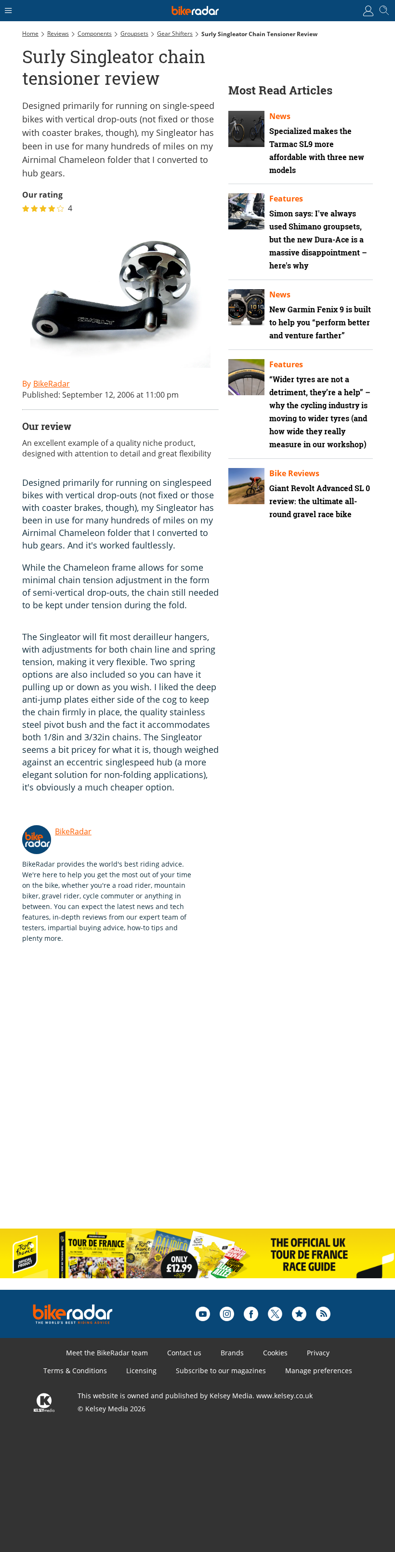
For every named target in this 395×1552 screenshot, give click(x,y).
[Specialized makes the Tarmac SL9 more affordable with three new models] (246, 129)
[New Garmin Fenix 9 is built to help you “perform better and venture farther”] (246, 307)
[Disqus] (171, 1096)
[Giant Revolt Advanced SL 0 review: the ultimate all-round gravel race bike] (246, 486)
